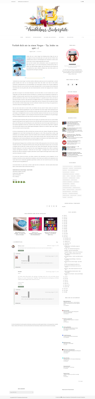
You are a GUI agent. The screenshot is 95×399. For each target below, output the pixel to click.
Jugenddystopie (66, 183)
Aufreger (71, 168)
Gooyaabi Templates (81, 397)
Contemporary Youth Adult (68, 174)
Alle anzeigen (80, 381)
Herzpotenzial (67, 366)
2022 (64, 222)
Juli (65, 276)
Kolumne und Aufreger (50, 37)
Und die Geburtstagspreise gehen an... (72, 264)
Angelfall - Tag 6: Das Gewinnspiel (71, 250)
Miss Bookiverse (67, 301)
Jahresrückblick (66, 179)
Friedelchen (24, 261)
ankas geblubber (67, 327)
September (67, 243)
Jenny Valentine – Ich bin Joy (69, 367)
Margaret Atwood (70, 189)
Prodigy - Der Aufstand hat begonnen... (72, 248)
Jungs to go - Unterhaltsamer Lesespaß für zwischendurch (35, 234)
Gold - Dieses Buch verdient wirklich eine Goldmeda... (72, 254)
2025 (64, 217)
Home (21, 37)
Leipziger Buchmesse (67, 187)
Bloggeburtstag (77, 168)
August (66, 244)
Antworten (21, 250)
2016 (64, 231)
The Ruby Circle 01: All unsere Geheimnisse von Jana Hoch (72, 359)
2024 (64, 218)
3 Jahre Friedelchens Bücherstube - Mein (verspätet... (72, 272)
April (65, 281)
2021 (64, 223)
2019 (64, 226)
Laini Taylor (73, 185)
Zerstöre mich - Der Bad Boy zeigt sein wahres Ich (72, 247)
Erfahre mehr (74, 74)
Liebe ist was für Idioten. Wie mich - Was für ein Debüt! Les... (50, 234)
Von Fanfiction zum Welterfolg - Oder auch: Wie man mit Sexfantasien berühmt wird (74, 122)
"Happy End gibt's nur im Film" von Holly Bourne (71, 375)
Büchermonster (67, 342)
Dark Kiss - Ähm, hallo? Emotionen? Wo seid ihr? (73, 269)
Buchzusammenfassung (73, 170)
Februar (66, 285)
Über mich (28, 37)
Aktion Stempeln (77, 166)
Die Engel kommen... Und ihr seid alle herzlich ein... (73, 257)
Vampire (64, 197)
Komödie (72, 183)
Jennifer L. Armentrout (67, 181)
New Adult (65, 193)
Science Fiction (66, 195)
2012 (64, 288)
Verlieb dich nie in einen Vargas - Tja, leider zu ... (73, 262)
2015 (64, 233)
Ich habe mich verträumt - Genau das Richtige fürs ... (73, 274)
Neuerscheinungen (67, 191)
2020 (64, 225)
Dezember (67, 238)
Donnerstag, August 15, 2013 (51, 256)
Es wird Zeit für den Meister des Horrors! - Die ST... (72, 266)
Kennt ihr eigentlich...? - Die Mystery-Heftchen (73, 147)
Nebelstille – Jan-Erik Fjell (68, 343)
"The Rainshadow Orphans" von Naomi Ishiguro (71, 320)
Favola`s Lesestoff (68, 318)
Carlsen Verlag (66, 172)
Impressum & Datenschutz (23, 1)
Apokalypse (65, 168)
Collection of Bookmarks (69, 349)
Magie (64, 189)
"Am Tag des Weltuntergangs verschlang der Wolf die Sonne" (72, 351)
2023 (64, 220)
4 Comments (39, 51)
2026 (64, 215)
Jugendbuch (76, 181)
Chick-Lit (72, 172)
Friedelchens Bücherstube (22, 397)
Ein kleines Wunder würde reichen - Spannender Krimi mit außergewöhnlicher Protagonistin (74, 129)
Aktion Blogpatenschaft (68, 166)
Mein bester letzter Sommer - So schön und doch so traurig (20, 234)
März (66, 283)
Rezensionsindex (37, 37)
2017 (64, 230)
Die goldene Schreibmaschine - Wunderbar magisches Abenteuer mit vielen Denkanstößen (74, 153)
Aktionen (61, 37)
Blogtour (65, 170)
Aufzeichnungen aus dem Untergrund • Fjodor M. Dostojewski (71, 312)
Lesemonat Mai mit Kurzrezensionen (71, 336)
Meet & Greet (78, 189)
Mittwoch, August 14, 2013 (53, 245)
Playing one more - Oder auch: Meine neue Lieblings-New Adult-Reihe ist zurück (74, 135)
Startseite (13, 1)
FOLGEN (63, 206)
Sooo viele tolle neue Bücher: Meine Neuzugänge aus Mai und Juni (71, 329)
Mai (65, 280)
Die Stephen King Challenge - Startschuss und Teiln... (72, 259)
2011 (64, 290)
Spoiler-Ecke (70, 37)
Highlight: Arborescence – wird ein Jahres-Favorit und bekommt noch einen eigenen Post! (72, 303)
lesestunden (66, 310)
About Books (66, 358)
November (67, 239)
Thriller (79, 195)
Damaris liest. (67, 373)
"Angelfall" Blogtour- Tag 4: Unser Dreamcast (73, 252)
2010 (64, 292)
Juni (65, 278)
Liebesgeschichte (76, 187)
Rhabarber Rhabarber (73, 193)
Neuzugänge (74, 191)
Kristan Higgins (66, 185)
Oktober (66, 241)
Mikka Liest (21, 246)
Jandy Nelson (74, 179)
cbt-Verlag (70, 197)
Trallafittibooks (67, 335)
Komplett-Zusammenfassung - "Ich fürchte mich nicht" (74, 141)
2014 (64, 235)
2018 (64, 228)
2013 (64, 236)
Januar (66, 286)
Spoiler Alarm (73, 195)
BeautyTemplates (66, 397)
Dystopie (77, 174)
